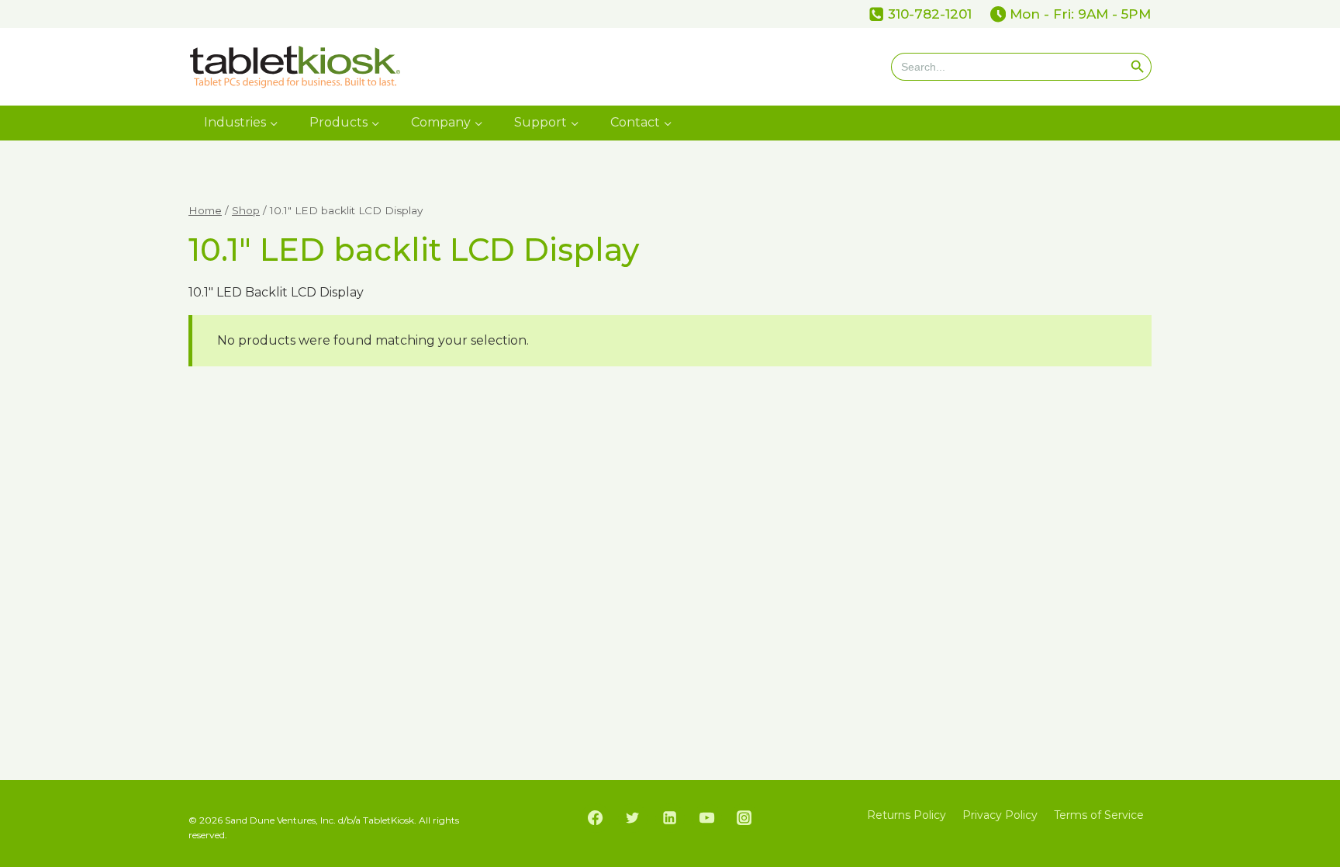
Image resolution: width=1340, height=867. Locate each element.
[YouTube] (707, 818)
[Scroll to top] (1323, 767)
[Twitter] (633, 818)
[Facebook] (595, 818)
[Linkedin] (670, 818)
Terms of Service (1099, 815)
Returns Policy (906, 815)
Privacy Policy (1000, 815)
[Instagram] (744, 818)
